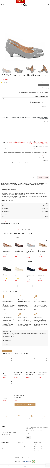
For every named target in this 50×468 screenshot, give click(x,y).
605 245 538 (9, 434)
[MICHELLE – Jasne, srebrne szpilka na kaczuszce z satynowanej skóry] (31, 242)
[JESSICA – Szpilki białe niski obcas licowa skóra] (19, 362)
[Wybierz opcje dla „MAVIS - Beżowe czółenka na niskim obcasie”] (23, 381)
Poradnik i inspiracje (5, 452)
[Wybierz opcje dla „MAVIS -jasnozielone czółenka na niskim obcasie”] (35, 358)
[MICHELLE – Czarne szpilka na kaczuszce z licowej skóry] (7, 266)
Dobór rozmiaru (4, 444)
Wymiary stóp (45, 160)
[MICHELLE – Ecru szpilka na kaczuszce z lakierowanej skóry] (19, 266)
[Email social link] (9, 200)
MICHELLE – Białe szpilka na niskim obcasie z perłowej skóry (7, 394)
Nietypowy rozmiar (44, 135)
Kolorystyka (45, 121)
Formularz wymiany (21, 448)
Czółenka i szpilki (23, 333)
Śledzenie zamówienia (22, 444)
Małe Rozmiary (38, 333)
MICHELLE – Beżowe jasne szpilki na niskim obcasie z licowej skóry (42, 250)
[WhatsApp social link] (14, 200)
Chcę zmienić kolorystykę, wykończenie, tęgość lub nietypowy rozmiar (34, 93)
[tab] (19, 229)
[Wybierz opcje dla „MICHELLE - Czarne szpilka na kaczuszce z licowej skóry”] (11, 262)
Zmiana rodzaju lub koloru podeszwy (41, 96)
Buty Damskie (18, 7)
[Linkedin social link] (12, 200)
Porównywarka (4, 448)
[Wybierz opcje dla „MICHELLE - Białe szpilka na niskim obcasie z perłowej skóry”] (11, 381)
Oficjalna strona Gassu (22, 457)
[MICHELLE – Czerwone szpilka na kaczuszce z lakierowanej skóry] (43, 266)
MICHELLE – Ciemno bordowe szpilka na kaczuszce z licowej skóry (19, 250)
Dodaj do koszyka (43, 177)
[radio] (46, 88)
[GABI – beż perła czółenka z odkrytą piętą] (42, 362)
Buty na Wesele (16, 333)
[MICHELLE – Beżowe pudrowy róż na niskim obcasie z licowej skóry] (7, 242)
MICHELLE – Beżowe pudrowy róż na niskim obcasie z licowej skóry (6, 250)
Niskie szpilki (9, 334)
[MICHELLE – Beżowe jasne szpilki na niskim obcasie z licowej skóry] (43, 242)
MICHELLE (12, 336)
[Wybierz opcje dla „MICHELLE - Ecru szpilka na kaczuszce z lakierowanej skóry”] (23, 262)
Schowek (3, 450)
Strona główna (3, 7)
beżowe (44, 104)
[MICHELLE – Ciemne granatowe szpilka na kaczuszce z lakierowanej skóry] (31, 266)
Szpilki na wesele (15, 334)
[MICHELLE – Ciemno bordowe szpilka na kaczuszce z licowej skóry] (19, 242)
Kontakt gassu (37, 452)
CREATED (21, 461)
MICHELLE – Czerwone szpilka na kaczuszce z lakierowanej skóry (42, 274)
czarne (44, 106)
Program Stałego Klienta (39, 450)
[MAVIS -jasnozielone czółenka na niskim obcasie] (31, 362)
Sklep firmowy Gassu (11, 7)
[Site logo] (25, 4)
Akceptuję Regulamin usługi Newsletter (35, 430)
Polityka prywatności (38, 446)
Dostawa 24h (7, 336)
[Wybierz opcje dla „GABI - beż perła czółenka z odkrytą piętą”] (46, 358)
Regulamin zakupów (38, 448)
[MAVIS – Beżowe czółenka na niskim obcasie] (19, 385)
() (6, 82)
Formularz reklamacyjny (22, 452)
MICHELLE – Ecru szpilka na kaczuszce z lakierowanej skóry (19, 274)
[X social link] (8, 200)
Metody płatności (37, 444)
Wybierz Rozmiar (45, 87)
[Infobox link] (6, 417)
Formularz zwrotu (21, 450)
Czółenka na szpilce (31, 333)
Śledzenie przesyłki (21, 446)
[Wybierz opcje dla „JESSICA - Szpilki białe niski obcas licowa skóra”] (23, 358)
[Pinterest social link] (11, 200)
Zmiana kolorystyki (44, 110)
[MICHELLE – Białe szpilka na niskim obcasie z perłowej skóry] (7, 385)
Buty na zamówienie (5, 446)
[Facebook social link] (6, 200)
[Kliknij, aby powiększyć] (3, 58)
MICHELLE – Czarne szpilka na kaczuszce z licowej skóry (6, 274)
